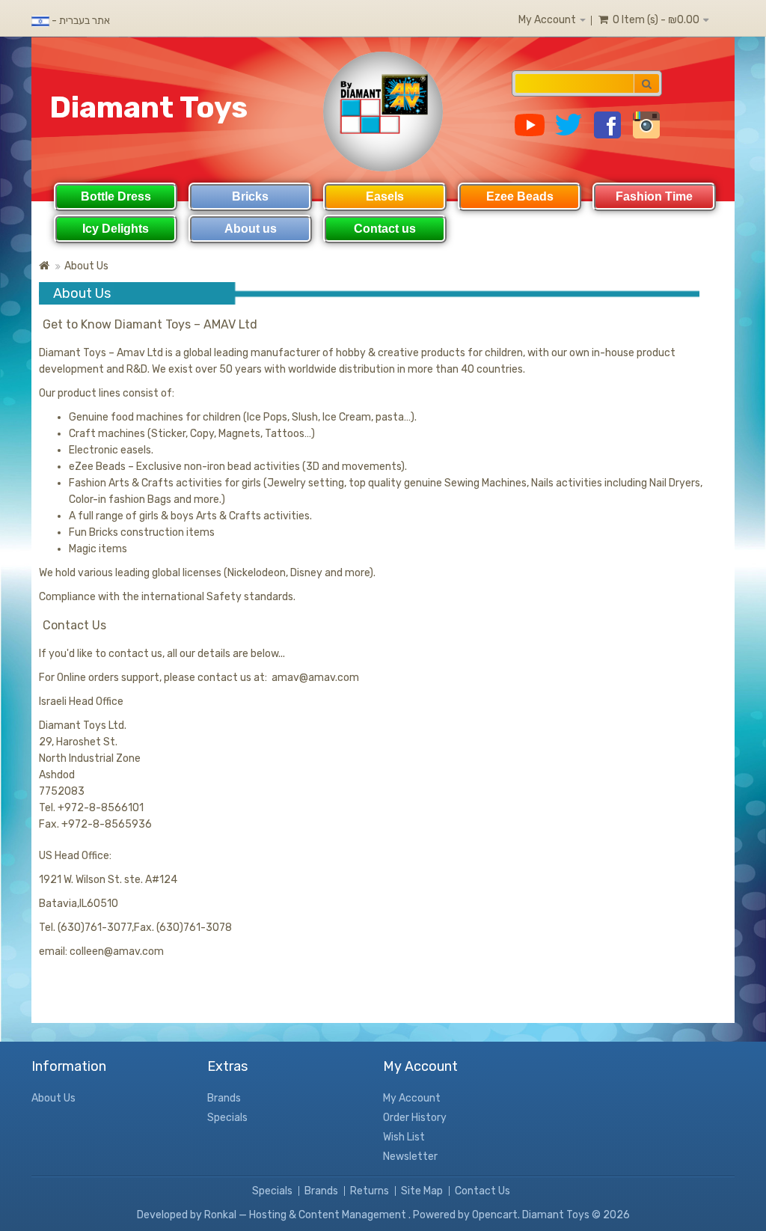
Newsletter (410, 1156)
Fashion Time (654, 196)
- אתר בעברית (79, 20)
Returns (369, 1191)
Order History (415, 1117)
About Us (86, 266)
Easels (385, 196)
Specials (227, 1117)
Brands (224, 1098)
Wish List (404, 1137)
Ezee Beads (520, 196)
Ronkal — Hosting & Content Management (306, 1215)
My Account (412, 1098)
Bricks (250, 196)
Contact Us (482, 1191)
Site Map (422, 1191)
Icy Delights (115, 228)
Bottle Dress (116, 196)
